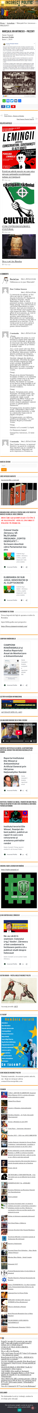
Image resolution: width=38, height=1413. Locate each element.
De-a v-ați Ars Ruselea (12, 261)
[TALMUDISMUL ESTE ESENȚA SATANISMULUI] (4, 1322)
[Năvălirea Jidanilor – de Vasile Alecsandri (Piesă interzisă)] (4, 1116)
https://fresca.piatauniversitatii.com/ (14, 626)
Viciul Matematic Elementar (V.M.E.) (19, 1327)
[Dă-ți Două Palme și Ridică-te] (4, 1224)
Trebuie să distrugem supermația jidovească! (21, 1216)
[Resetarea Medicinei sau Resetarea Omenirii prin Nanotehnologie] (4, 1191)
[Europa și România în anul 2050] (4, 1123)
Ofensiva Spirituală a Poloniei (17, 1307)
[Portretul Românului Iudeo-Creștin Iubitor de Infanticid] (4, 1272)
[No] (36, 1408)
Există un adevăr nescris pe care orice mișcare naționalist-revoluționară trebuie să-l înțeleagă (18, 174)
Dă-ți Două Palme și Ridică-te (17, 1223)
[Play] (4, 741)
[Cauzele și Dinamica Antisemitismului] (4, 1109)
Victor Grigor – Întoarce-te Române (14, 115)
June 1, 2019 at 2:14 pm (28, 279)
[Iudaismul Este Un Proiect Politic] (4, 1294)
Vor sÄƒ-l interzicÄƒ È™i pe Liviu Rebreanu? (18, 1386)
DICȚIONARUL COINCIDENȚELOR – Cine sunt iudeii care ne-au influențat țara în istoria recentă (21, 1177)
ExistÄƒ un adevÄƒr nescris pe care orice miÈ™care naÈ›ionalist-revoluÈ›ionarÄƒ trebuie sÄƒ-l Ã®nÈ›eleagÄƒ (16, 1343)
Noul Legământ (12, 1197)
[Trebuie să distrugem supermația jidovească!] (4, 1218)
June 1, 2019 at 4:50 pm (28, 292)
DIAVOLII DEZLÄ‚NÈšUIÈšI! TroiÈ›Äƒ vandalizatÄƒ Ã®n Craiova (16, 1368)
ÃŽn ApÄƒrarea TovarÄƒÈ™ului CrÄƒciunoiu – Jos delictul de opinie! (19, 1354)
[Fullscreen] (34, 741)
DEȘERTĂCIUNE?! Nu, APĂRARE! (19, 1183)
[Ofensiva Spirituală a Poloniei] (4, 1308)
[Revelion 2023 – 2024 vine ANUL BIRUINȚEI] (4, 1137)
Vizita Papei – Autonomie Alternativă (19, 1128)
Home (2, 23)
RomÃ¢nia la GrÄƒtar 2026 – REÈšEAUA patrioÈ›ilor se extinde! (17, 1358)
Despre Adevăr (12, 1168)
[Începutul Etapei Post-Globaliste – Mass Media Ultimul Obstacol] (4, 1252)
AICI (16, 1006)
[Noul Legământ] (4, 1198)
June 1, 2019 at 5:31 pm (28, 333)
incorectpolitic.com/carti (10, 480)
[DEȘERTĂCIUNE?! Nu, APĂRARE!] (4, 1184)
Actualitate (11, 23)
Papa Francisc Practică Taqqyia (25, 118)
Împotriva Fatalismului (15, 1243)
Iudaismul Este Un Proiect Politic (18, 1293)
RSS (3, 1338)
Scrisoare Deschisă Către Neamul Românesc (21, 1230)
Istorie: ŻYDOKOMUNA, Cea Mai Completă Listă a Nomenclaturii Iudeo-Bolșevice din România (21, 1287)
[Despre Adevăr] (4, 1169)
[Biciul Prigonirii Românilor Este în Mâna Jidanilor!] (4, 1315)
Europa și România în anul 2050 (18, 1122)
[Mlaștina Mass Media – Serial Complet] (4, 1259)
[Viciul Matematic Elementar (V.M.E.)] (4, 1329)
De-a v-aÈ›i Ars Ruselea (10, 1351)
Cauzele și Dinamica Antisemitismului (19, 1108)
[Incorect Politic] (19, 9)
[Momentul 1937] (4, 1266)
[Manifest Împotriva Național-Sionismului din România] (4, 1279)
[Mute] (31, 741)
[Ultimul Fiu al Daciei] (4, 1103)
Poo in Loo (14, 279)
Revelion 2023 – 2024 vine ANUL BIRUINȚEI (22, 1135)
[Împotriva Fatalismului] (4, 1245)
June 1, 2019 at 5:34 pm (28, 441)
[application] (19, 733)
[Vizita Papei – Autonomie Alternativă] (4, 1130)
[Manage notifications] (32, 1407)
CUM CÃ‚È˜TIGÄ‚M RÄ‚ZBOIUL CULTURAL (14, 1348)
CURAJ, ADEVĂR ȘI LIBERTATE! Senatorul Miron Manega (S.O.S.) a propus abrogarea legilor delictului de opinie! (22, 1095)
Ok (19, 1410)
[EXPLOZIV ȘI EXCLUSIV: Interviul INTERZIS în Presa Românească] (4, 1301)
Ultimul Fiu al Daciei (14, 1101)
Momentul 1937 (13, 1264)
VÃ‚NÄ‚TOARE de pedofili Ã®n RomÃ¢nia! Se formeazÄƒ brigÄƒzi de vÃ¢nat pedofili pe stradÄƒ (18, 1363)
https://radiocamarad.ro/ (10, 869)
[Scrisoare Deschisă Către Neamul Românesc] (4, 1231)
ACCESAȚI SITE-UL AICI (11, 712)
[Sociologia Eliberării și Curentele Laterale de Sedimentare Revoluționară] (4, 1238)
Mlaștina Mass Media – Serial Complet (20, 1257)
